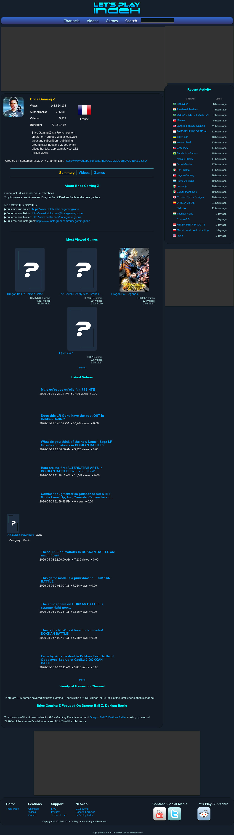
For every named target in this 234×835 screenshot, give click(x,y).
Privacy (55, 812)
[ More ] (82, 367)
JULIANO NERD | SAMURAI (193, 114)
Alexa (180, 235)
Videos (84, 173)
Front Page (12, 808)
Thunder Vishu (185, 213)
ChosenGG (183, 219)
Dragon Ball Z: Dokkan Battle (108, 717)
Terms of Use (58, 815)
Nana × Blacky (185, 159)
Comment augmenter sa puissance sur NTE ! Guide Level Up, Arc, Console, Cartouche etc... (77, 495)
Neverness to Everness (21, 534)
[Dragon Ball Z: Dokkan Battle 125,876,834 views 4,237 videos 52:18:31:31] (30, 248)
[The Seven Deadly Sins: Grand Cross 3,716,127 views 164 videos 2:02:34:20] (82, 248)
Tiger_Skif (182, 136)
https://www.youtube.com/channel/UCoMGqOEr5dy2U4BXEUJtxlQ (106, 160)
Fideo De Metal (185, 180)
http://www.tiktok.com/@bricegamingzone (57, 213)
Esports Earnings (85, 812)
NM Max (181, 208)
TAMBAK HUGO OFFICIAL (192, 131)
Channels (33, 808)
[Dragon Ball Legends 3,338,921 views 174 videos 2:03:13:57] (134, 248)
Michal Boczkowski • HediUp (193, 230)
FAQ (53, 808)
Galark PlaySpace (187, 191)
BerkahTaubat (184, 164)
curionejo (182, 186)
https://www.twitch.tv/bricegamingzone (55, 209)
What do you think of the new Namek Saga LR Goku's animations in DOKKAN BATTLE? (76, 443)
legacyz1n (182, 103)
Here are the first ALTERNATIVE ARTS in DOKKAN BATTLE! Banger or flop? (72, 469)
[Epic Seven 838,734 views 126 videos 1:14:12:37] (82, 307)
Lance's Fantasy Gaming (191, 125)
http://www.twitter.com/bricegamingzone (57, 217)
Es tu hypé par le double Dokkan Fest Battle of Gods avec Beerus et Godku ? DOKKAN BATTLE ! (77, 660)
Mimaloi (181, 120)
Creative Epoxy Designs (190, 197)
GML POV (182, 147)
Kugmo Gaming (185, 175)
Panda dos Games (187, 153)
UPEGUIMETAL (185, 202)
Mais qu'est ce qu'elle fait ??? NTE (68, 389)
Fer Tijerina (183, 169)
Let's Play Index (84, 815)
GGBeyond (82, 808)
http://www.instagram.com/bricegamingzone (63, 221)
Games (99, 173)
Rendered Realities (187, 109)
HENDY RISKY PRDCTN (191, 224)
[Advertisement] (84, 59)
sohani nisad (184, 142)
